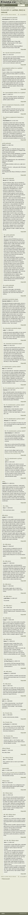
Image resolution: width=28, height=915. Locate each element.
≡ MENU (3, 5)
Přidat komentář (6, 878)
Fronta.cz (25, 913)
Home (3, 7)
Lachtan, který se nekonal (10, 7)
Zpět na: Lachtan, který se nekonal (8, 14)
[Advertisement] (14, 895)
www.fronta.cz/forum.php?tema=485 (13, 453)
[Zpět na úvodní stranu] (14, 2)
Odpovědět (23, 49)
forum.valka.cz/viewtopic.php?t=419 (12, 772)
